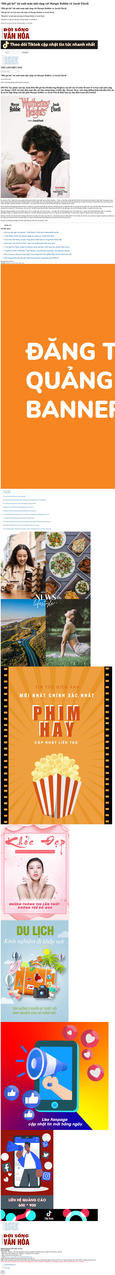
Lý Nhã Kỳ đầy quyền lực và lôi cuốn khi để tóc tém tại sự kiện (20, 503)
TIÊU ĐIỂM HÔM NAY (11, 57)
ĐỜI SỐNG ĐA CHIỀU (11, 59)
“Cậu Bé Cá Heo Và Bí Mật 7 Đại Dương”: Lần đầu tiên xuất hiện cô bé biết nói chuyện (37, 251)
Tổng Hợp (7, 492)
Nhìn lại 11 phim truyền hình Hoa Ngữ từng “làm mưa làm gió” (20, 510)
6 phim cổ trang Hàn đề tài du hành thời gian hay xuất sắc (18, 507)
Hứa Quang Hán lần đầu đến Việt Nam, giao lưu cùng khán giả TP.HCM (31, 258)
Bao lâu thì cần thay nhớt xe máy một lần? (15, 496)
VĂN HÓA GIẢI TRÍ (10, 60)
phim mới (15, 263)
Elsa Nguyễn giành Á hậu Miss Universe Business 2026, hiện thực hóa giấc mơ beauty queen (27, 521)
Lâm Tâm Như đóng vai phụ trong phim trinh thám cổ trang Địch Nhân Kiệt (33, 240)
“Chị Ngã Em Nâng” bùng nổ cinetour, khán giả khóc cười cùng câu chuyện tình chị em (36, 247)
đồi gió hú (8, 263)
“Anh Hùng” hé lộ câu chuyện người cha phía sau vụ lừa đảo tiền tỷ (29, 236)
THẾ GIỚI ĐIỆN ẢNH (11, 62)
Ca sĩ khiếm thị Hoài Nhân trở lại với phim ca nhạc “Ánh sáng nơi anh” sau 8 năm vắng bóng (27, 529)
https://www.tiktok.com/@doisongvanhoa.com (19, 1256)
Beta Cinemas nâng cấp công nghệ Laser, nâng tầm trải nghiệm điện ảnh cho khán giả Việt (37, 254)
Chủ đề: (3, 263)
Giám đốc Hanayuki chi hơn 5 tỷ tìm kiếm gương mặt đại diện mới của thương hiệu (25, 500)
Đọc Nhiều (7, 491)
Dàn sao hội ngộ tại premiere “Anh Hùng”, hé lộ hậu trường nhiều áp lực (31, 232)
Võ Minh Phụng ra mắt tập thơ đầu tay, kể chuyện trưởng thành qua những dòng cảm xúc (26, 514)
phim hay (21, 263)
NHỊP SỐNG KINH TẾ (11, 63)
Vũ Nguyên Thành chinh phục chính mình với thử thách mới (19, 518)
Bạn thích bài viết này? (7, 261)
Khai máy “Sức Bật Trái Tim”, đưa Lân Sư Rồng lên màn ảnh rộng (29, 243)
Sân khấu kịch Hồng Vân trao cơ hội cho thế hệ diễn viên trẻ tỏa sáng (21, 525)
